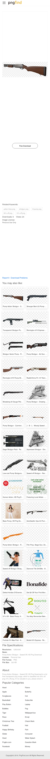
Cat (26, 696)
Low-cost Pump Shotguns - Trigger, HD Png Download (23, 473)
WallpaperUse (30, 712)
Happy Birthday (8, 729)
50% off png (8, 213)
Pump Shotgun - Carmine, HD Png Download (19, 425)
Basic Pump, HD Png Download (14, 521)
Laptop (27, 704)
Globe (4, 733)
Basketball (6, 700)
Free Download (25, 146)
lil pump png (36, 209)
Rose (4, 717)
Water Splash (30, 738)
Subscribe (29, 700)
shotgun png (23, 209)
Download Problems (19, 277)
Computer (29, 733)
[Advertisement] (25, 37)
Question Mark (30, 742)
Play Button (6, 704)
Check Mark (29, 721)
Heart (4, 687)
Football (5, 725)
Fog (26, 708)
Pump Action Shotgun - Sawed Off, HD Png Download (22, 306)
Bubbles (5, 708)
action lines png (9, 209)
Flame (27, 687)
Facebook (6, 746)
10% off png (20, 213)
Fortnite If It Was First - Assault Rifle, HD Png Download (23, 640)
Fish (26, 729)
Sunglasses (6, 696)
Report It (5, 277)
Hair (26, 725)
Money (27, 746)
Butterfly (28, 691)
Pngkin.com (6, 742)
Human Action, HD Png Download (15, 497)
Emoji (27, 717)
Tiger (4, 712)
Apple (4, 691)
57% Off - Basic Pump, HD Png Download (18, 616)
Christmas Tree (8, 721)
